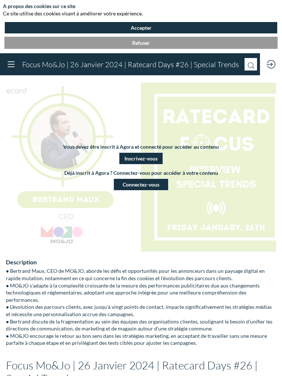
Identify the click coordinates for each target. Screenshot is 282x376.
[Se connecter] (271, 64)
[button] (141, 158)
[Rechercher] (251, 64)
